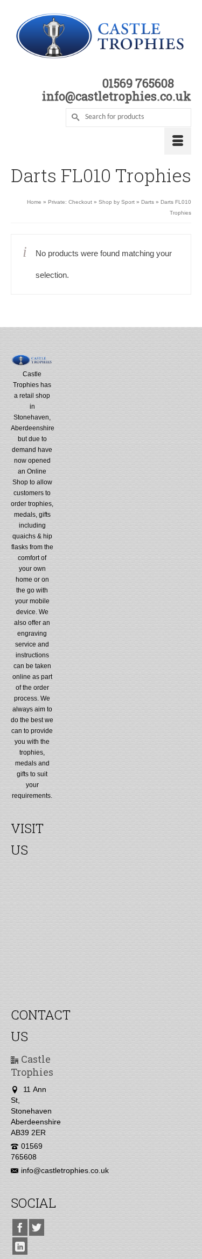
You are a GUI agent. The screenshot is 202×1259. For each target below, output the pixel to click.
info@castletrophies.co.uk (65, 1170)
